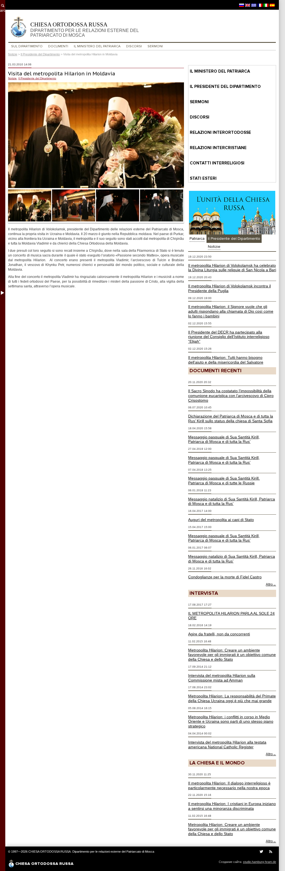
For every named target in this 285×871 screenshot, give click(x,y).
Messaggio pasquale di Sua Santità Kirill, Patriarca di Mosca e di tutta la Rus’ (224, 439)
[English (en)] (247, 5)
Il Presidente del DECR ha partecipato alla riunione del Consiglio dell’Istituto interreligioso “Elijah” (228, 337)
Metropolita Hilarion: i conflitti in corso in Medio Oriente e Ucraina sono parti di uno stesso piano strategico (230, 722)
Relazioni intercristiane (218, 147)
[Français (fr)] (259, 5)
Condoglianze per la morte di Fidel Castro (225, 577)
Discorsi (134, 46)
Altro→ (271, 584)
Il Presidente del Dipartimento (40, 54)
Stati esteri (203, 178)
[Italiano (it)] (266, 5)
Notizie (12, 54)
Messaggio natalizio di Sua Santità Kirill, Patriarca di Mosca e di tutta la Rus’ (231, 501)
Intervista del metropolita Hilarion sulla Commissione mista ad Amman (221, 677)
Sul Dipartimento (27, 46)
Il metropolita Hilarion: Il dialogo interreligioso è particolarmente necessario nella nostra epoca (229, 785)
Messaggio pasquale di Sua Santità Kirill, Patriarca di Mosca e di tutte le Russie (224, 480)
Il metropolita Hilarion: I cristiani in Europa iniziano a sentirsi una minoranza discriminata (232, 806)
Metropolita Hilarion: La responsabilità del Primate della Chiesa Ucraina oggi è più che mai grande (232, 698)
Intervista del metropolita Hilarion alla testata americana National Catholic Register (227, 744)
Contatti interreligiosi (217, 163)
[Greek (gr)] (253, 5)
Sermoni (155, 46)
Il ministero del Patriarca (97, 46)
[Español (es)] (272, 5)
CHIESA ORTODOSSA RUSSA (84, 29)
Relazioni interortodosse (220, 132)
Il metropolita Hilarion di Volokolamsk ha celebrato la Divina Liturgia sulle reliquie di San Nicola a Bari (232, 267)
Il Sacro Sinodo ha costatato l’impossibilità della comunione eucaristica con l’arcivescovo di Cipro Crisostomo (231, 396)
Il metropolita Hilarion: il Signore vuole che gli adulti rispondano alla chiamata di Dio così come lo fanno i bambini (230, 311)
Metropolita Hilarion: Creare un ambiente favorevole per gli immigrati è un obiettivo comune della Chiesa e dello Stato (232, 655)
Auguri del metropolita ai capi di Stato (221, 519)
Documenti (58, 46)
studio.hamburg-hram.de (259, 861)
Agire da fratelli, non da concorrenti (219, 634)
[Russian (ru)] (241, 5)
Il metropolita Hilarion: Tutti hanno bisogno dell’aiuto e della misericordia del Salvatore (225, 359)
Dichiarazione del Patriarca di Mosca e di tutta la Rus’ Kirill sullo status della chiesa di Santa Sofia (230, 418)
